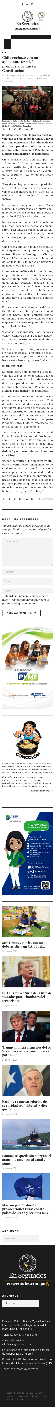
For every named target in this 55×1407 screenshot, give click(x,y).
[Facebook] (22, 4)
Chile (6, 78)
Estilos (44, 1396)
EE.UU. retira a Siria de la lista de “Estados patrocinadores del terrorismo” (27, 997)
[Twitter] (27, 4)
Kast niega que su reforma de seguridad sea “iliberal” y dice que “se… (25, 1105)
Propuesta (42, 78)
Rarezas (9, 1399)
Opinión (35, 1396)
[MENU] (7, 44)
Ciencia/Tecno (22, 1396)
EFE (4, 75)
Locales (29, 1393)
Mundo (39, 1393)
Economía (19, 1393)
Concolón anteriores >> (41, 790)
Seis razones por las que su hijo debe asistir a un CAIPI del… (26, 944)
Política (8, 1393)
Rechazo (8, 81)
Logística (19, 1399)
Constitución (18, 78)
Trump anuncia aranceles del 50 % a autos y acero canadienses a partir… (26, 1051)
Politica (7, 53)
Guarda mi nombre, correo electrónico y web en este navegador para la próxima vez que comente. (26, 599)
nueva (31, 78)
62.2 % (34, 75)
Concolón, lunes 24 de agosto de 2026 (22, 777)
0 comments (47, 499)
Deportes (9, 1396)
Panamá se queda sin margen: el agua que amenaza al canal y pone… (26, 1160)
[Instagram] (32, 4)
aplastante (45, 75)
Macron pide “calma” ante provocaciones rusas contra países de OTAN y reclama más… (26, 1209)
